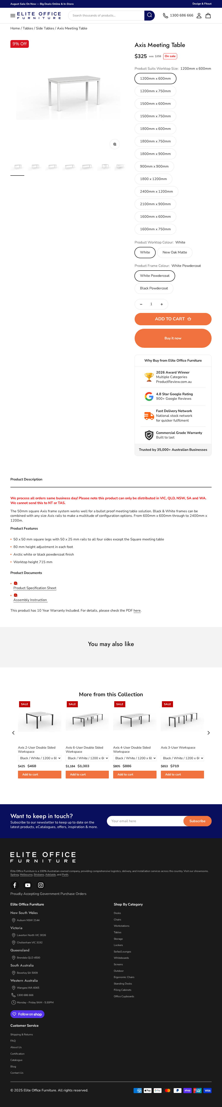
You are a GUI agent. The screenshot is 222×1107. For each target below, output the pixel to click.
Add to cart (30, 774)
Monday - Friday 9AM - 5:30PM (35, 1002)
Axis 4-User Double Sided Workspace (132, 750)
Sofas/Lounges (122, 951)
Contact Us (16, 1073)
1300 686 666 (25, 995)
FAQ (13, 1041)
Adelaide (50, 874)
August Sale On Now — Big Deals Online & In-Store (42, 4)
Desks (117, 913)
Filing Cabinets (122, 990)
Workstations (121, 926)
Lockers (118, 945)
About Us (16, 1047)
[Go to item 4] (69, 168)
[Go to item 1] (17, 168)
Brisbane (39, 874)
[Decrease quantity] (141, 304)
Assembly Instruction (30, 600)
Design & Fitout (202, 3)
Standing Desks (123, 983)
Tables (28, 28)
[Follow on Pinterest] (40, 888)
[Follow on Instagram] (27, 888)
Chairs (117, 919)
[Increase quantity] (161, 304)
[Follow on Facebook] (14, 888)
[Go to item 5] (87, 168)
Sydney (14, 874)
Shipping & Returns (21, 1034)
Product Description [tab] (26, 479)
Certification (17, 1053)
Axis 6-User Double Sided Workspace (84, 750)
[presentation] (13, 733)
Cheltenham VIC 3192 (29, 942)
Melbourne (26, 874)
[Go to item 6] (104, 168)
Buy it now (173, 338)
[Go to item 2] (35, 168)
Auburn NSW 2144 (28, 920)
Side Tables (45, 28)
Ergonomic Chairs (124, 977)
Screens (118, 964)
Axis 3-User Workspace (178, 748)
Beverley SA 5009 (27, 973)
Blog (13, 1066)
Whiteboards (121, 958)
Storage (118, 939)
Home (15, 28)
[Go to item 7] (121, 168)
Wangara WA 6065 (28, 987)
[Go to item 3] (52, 168)
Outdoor (119, 971)
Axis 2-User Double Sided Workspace (37, 750)
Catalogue (16, 1060)
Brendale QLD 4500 (28, 957)
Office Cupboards (124, 996)
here (137, 610)
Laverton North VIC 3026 (31, 935)
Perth (65, 874)
